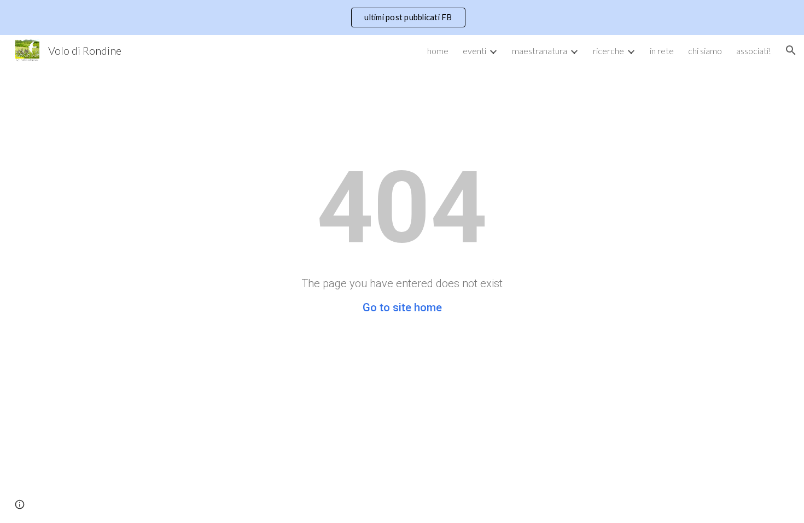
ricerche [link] (608, 50)
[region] (402, 17)
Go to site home (402, 307)
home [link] (437, 50)
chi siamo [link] (705, 50)
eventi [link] (474, 50)
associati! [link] (753, 50)
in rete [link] (662, 50)
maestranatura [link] (539, 50)
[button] (791, 50)
